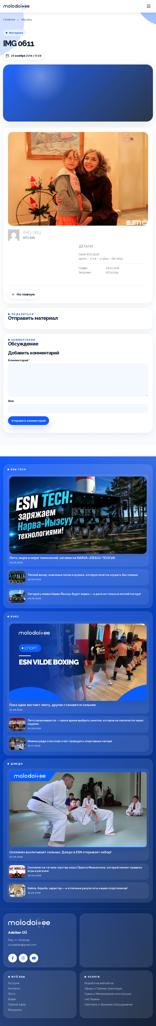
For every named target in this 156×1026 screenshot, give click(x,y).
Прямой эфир (17, 1004)
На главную (26, 294)
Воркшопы (15, 1009)
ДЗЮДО (17, 763)
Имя (11, 401)
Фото (11, 993)
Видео (12, 999)
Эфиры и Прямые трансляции (103, 988)
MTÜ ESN (29, 237)
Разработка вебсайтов (99, 983)
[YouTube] (33, 958)
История (13, 983)
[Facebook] (12, 958)
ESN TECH (18, 469)
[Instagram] (23, 958)
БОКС (15, 616)
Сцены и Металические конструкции (107, 993)
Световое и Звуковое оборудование (108, 1004)
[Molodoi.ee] (29, 922)
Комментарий (19, 360)
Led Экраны (91, 999)
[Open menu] (149, 6)
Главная (9, 19)
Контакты (14, 988)
